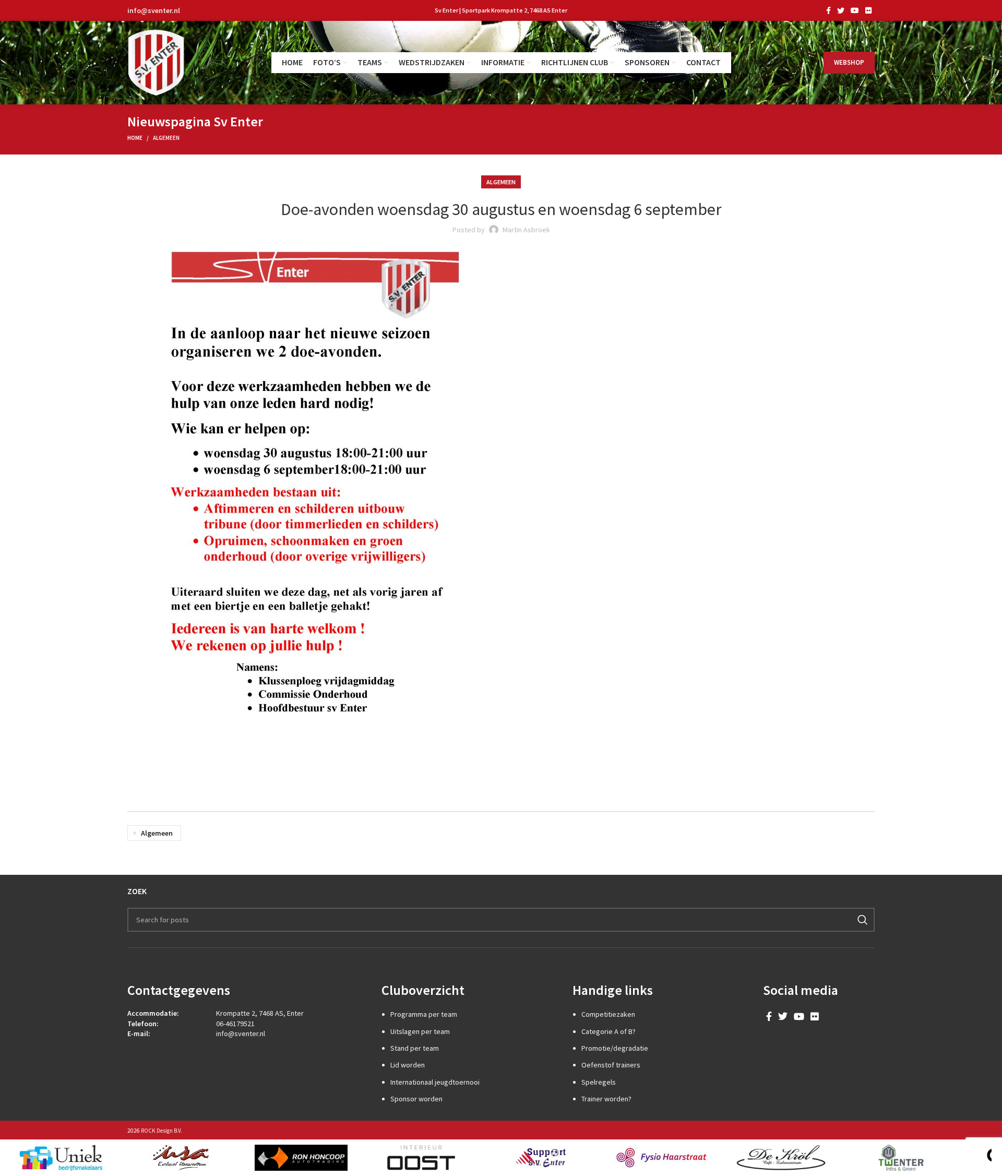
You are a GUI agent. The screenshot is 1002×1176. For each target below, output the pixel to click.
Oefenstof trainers (610, 1065)
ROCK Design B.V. (161, 1130)
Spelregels (598, 1082)
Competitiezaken (608, 1014)
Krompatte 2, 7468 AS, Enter (260, 1013)
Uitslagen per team (420, 1031)
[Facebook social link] (828, 10)
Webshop (849, 62)
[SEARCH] (863, 920)
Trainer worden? (606, 1098)
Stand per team (414, 1048)
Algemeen (166, 137)
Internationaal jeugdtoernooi (435, 1082)
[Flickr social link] (868, 10)
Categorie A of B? (608, 1031)
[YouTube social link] (855, 10)
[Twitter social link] (841, 10)
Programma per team (423, 1014)
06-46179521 (235, 1023)
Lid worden (407, 1065)
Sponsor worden (416, 1098)
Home (134, 137)
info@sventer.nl (153, 10)
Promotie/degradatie (614, 1048)
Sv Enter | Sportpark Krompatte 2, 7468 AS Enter (501, 10)
